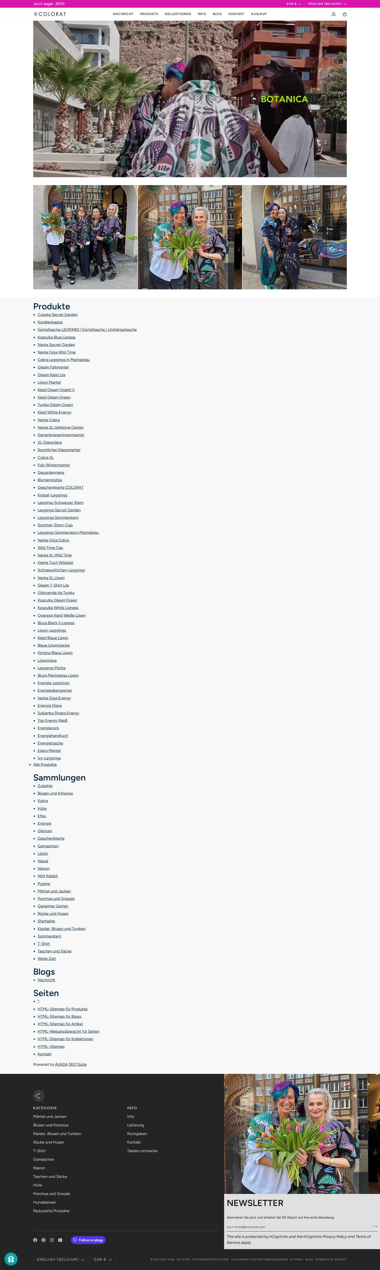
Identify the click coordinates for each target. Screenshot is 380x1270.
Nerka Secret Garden (56, 344)
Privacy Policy (335, 1236)
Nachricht (46, 980)
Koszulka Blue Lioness (56, 337)
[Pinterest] (44, 1240)
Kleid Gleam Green (54, 397)
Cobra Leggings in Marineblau (64, 359)
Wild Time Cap (50, 547)
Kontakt (44, 1053)
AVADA (61, 1064)
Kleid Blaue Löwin (53, 637)
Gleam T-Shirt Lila (53, 585)
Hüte (42, 808)
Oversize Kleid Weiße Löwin (62, 615)
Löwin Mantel (49, 382)
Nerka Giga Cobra (53, 540)
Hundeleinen (44, 1202)
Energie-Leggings (53, 683)
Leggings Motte (52, 667)
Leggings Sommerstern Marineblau (68, 532)
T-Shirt (44, 943)
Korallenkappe (50, 322)
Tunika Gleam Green (55, 404)
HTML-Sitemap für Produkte (63, 1008)
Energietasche (50, 743)
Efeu (42, 815)
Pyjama (44, 883)
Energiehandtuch (53, 735)
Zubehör (45, 785)
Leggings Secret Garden (59, 509)
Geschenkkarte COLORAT (61, 487)
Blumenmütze (50, 480)
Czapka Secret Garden (58, 314)
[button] (149, 14)
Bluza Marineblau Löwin (58, 675)
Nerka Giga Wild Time (57, 352)
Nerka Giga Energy (54, 697)
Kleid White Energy (54, 412)
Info (130, 1116)
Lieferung (135, 1125)
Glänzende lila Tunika (56, 592)
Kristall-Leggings (52, 495)
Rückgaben (137, 1133)
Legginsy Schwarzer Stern (61, 502)
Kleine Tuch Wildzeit (55, 562)
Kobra (43, 800)
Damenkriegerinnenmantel (61, 434)
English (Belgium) (325, 3)
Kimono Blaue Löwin (55, 652)
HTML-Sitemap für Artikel (60, 1023)
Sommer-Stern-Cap (55, 525)
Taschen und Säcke (54, 951)
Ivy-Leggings (49, 758)
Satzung (183, 1259)
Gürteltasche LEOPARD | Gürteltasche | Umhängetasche (87, 329)
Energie (44, 823)
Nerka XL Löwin (51, 577)
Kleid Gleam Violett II (56, 389)
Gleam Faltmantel (53, 367)
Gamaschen (48, 845)
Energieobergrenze (55, 690)
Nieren (43, 868)
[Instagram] (52, 1240)
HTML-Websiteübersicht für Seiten (68, 1031)
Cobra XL (46, 457)
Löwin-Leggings (52, 630)
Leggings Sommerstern (58, 517)
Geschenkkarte (51, 838)
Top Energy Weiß (52, 720)
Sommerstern (49, 936)
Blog (309, 1259)
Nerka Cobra (49, 419)
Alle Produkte (45, 764)
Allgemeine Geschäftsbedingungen (259, 1259)
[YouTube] (60, 1240)
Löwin (43, 853)
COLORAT (160, 1259)
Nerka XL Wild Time (55, 555)
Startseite (46, 921)
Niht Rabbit (48, 876)
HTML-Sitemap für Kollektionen (65, 1038)
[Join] (373, 1226)
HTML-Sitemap (51, 1046)
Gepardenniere (51, 472)
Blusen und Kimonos (55, 793)
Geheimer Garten (53, 906)
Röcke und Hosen (53, 913)
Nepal (43, 860)
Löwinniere (47, 660)
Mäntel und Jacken (54, 891)
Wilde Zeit (47, 958)
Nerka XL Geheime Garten (61, 427)
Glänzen (45, 830)
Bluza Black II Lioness (56, 622)
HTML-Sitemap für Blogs (59, 1016)
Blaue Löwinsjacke (54, 645)
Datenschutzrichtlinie (210, 1259)
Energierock (48, 728)
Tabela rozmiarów (142, 1150)
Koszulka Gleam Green (57, 600)
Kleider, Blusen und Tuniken (62, 928)
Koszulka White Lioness (58, 607)
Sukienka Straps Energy (58, 712)
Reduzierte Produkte (51, 1210)
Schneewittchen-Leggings (61, 570)
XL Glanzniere (50, 442)
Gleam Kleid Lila (51, 374)
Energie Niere (50, 705)
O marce (296, 1259)
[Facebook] (35, 1240)
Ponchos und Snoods (56, 898)
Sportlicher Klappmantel (59, 449)
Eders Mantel (49, 750)
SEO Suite (78, 1064)
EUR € (292, 3)
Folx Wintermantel (54, 464)
